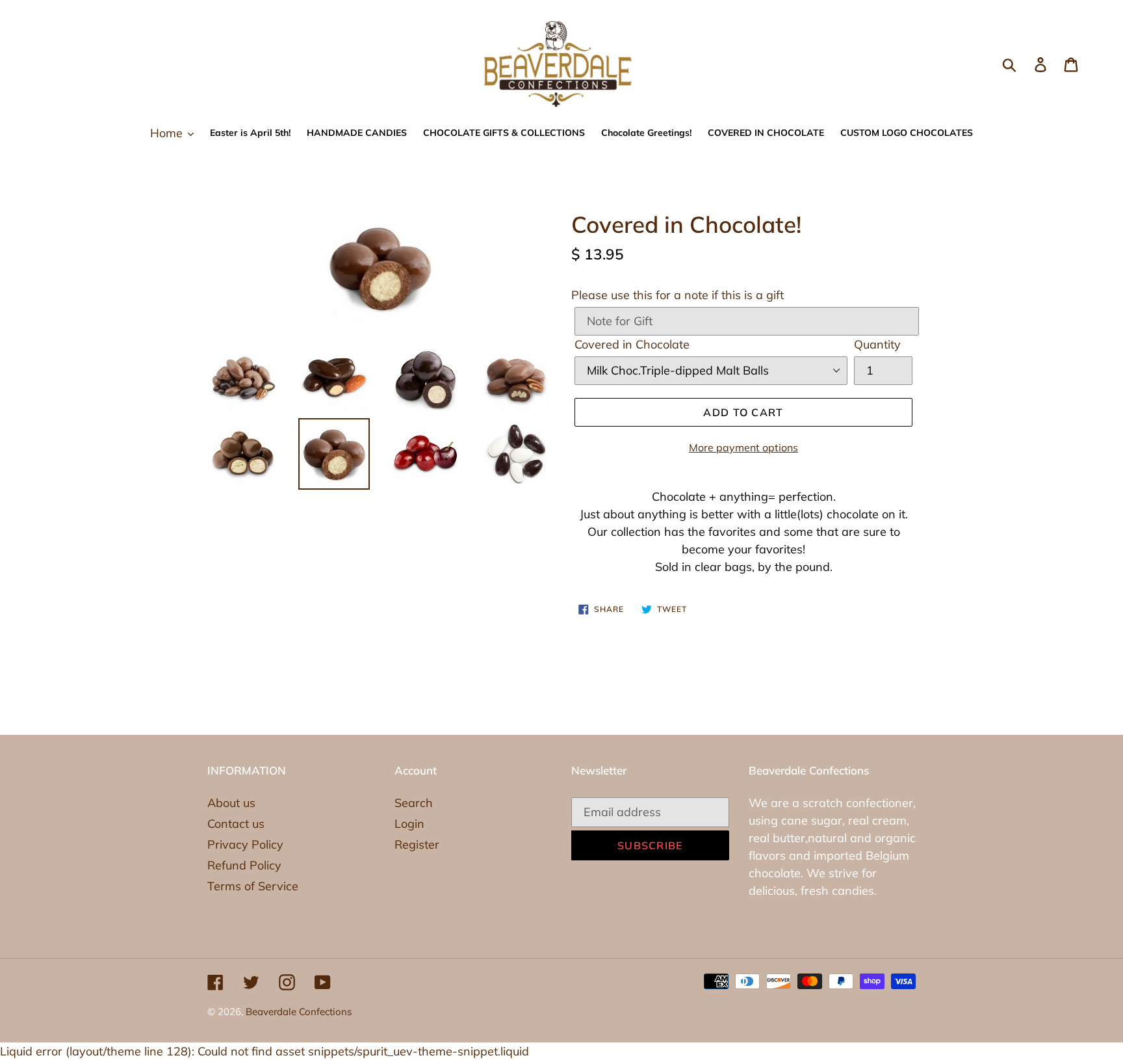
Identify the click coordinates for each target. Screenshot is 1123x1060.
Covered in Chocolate (632, 344)
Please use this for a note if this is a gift (677, 294)
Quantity (877, 344)
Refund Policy (244, 865)
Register (416, 844)
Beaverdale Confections (299, 1011)
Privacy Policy (245, 844)
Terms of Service (252, 886)
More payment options (743, 447)
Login (409, 823)
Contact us (236, 823)
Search (413, 802)
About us (231, 802)
